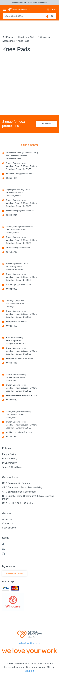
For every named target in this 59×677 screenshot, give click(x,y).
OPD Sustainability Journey (16, 483)
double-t (29, 671)
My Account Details (14, 573)
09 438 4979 (11, 437)
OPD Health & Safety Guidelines (18, 503)
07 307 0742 (11, 400)
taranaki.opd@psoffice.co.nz (18, 247)
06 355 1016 (11, 178)
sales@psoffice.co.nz (29, 643)
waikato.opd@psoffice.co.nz (18, 284)
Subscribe (46, 123)
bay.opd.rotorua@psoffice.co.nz (20, 358)
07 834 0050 (11, 289)
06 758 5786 (11, 252)
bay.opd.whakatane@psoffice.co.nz (22, 395)
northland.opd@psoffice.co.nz (19, 432)
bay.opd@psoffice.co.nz (16, 321)
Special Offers (9, 527)
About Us (7, 519)
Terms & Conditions (12, 467)
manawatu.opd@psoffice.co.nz (20, 173)
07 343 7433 (11, 363)
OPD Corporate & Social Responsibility (22, 487)
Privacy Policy (9, 463)
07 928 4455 (11, 326)
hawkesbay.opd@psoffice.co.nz (20, 210)
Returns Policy (9, 458)
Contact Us (7, 523)
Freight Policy (9, 454)
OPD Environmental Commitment (19, 492)
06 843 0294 (11, 215)
